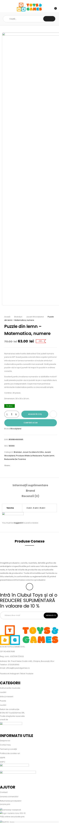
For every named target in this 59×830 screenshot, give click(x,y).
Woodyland (15, 428)
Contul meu (5, 744)
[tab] (30, 485)
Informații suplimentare (30, 485)
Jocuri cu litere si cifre (33, 452)
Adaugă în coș (35, 414)
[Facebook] (14, 465)
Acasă (7, 316)
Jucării (3, 692)
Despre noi (5, 740)
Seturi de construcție (9, 709)
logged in (18, 522)
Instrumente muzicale (10, 688)
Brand (30, 491)
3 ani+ (29, 508)
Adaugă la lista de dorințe (53, 414)
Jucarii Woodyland (35, 316)
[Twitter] (18, 465)
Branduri (18, 316)
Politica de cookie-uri (10, 753)
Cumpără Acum (31, 422)
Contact (3, 792)
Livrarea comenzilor (9, 796)
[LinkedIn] (22, 465)
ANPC (2, 762)
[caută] (49, 18)
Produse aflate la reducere (29, 455)
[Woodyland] (13, 514)
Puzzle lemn (48, 455)
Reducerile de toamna (15, 459)
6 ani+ (36, 508)
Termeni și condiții (8, 749)
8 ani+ (42, 508)
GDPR (2, 757)
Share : (7, 465)
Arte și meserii (6, 696)
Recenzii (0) (30, 496)
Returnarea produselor (10, 800)
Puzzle (3, 700)
